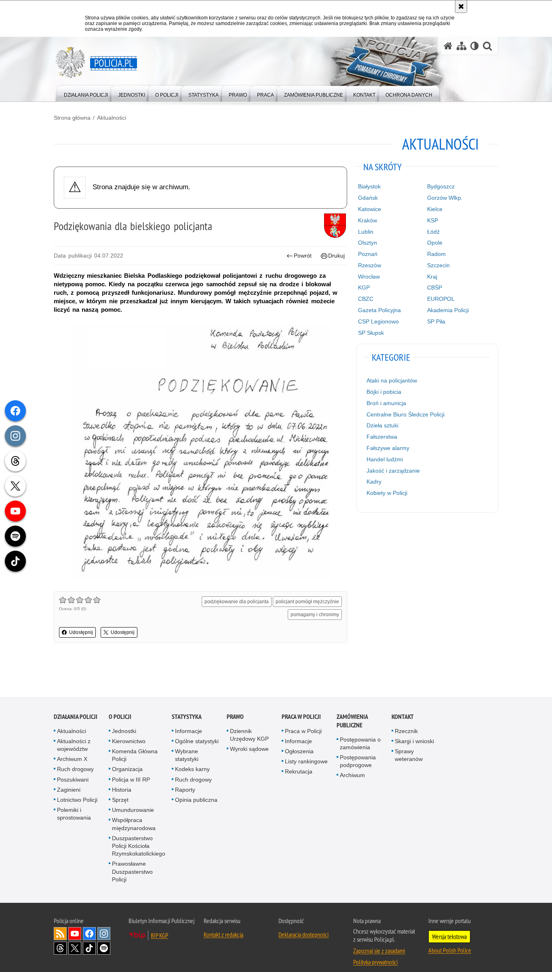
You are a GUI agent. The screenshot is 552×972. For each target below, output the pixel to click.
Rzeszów (369, 265)
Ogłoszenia (299, 751)
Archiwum (352, 775)
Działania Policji (75, 716)
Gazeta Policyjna (379, 310)
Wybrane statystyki (186, 755)
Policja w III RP (131, 779)
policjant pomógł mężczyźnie (307, 601)
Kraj (432, 276)
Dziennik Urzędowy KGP (249, 735)
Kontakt (403, 716)
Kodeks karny (192, 769)
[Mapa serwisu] (461, 46)
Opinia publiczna (196, 800)
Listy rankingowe (306, 762)
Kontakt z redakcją (223, 935)
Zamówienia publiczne (352, 720)
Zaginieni (68, 790)
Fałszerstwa (382, 436)
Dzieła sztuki (382, 425)
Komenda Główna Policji (135, 755)
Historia (121, 790)
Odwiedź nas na (74, 934)
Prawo (235, 716)
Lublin (365, 231)
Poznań (367, 254)
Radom (436, 254)
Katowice (369, 209)
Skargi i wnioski (414, 741)
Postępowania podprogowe (358, 761)
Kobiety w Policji (387, 493)
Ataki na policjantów (392, 380)
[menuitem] (86, 93)
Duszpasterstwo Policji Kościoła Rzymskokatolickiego (138, 846)
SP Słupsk (371, 333)
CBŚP (434, 287)
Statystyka (187, 716)
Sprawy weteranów (409, 755)
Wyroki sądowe (249, 749)
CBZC (365, 299)
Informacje (188, 731)
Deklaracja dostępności (303, 935)
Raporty (185, 790)
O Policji (120, 716)
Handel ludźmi (385, 459)
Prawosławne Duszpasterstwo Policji (132, 872)
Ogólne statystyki (197, 741)
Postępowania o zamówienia (360, 743)
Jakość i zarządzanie (393, 470)
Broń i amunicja (386, 403)
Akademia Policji (448, 310)
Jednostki (124, 731)
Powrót (303, 255)
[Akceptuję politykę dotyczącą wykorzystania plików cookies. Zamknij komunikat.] (461, 6)
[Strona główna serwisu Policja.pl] (448, 46)
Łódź (433, 231)
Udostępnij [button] (81, 632)
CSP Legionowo (378, 321)
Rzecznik (406, 731)
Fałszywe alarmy (388, 448)
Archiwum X (72, 759)
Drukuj (336, 255)
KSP (432, 220)
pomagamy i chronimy (315, 614)
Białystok (369, 186)
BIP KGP (159, 936)
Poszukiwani (72, 779)
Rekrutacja (298, 772)
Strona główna (72, 117)
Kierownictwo (128, 741)
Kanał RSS (60, 934)
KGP (364, 287)
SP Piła (436, 321)
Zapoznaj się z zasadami (379, 951)
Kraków (367, 220)
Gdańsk (368, 197)
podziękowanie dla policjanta (236, 601)
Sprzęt (120, 800)
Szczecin (438, 265)
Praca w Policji (301, 716)
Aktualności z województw (74, 745)
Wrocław (369, 276)
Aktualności (111, 117)
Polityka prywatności (375, 962)
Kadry (374, 481)
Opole (434, 242)
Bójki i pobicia (384, 392)
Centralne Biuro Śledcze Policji (406, 414)
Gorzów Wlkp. (445, 197)
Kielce (434, 209)
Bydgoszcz (441, 186)
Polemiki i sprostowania (74, 814)
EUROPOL (441, 299)
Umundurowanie (133, 810)
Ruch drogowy (75, 769)
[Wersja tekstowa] (474, 46)
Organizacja (127, 769)
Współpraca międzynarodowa (134, 824)
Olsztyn (367, 242)
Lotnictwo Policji (77, 800)
